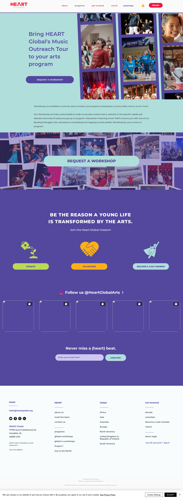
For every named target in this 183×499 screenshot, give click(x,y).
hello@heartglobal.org (21, 410)
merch (148, 426)
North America (107, 431)
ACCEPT (170, 494)
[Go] (123, 292)
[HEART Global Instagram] (19, 418)
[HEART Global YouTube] (10, 418)
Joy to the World (63, 451)
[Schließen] (179, 495)
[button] (50, 79)
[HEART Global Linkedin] (24, 418)
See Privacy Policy (108, 494)
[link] (143, 5)
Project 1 (59, 446)
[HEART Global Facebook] (15, 418)
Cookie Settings (154, 494)
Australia (104, 422)
